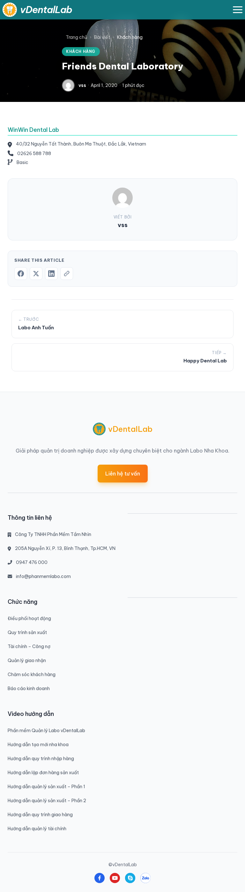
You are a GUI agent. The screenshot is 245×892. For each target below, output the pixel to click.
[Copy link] (66, 273)
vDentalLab (46, 10)
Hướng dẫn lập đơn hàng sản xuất (43, 772)
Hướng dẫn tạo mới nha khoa (38, 744)
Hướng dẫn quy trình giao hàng (40, 814)
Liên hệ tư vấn (122, 473)
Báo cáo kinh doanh (29, 688)
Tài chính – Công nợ (29, 646)
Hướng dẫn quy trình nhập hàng (41, 758)
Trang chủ (76, 37)
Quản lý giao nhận (27, 660)
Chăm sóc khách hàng (32, 674)
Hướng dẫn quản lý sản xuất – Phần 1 (46, 786)
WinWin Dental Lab (33, 129)
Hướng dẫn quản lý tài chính (37, 828)
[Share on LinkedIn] (51, 273)
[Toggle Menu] (237, 9)
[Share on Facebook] (20, 273)
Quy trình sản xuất (27, 632)
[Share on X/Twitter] (36, 273)
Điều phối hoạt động (29, 618)
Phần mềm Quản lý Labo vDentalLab (46, 730)
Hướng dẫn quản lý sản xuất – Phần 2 (47, 800)
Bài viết (102, 37)
